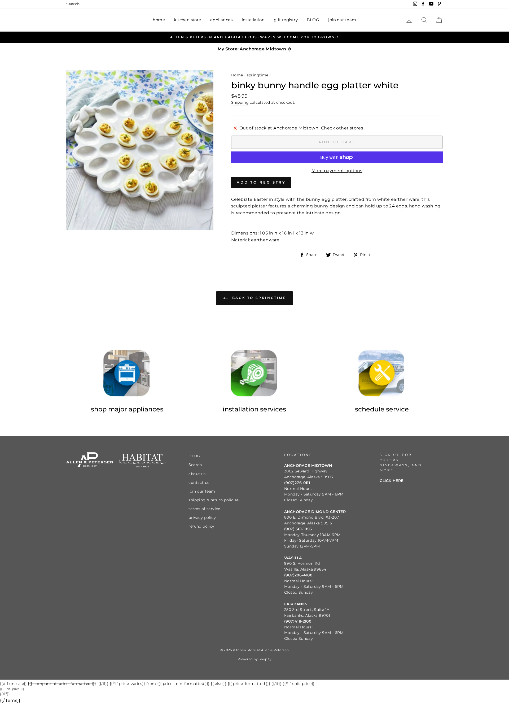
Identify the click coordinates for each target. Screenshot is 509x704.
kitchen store (187, 19)
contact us (198, 482)
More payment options (336, 170)
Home (237, 75)
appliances (221, 19)
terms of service (204, 509)
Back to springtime (258, 298)
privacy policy (202, 517)
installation (253, 19)
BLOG (313, 19)
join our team (342, 19)
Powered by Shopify (254, 659)
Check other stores (342, 128)
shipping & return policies (213, 500)
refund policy (201, 526)
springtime (258, 75)
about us (196, 474)
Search (73, 4)
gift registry (286, 19)
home (159, 19)
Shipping (240, 102)
